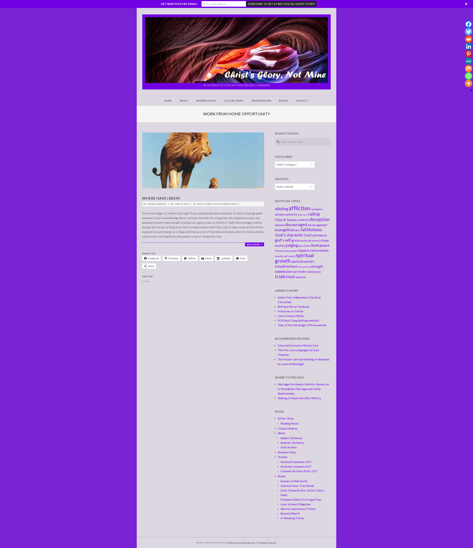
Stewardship (304, 267)
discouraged (296, 224)
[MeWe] (468, 61)
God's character (289, 234)
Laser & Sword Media (291, 316)
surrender (299, 272)
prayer (293, 250)
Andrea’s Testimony (292, 442)
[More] (468, 83)
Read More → (254, 244)
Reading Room (289, 423)
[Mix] (468, 68)
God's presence (315, 235)
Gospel (208, 204)
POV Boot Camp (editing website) (298, 320)
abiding (281, 208)
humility (280, 245)
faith (297, 230)
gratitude (305, 240)
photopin (263, 542)
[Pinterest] (468, 53)
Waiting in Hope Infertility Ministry (299, 398)
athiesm (280, 214)
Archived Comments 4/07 (296, 466)
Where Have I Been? (161, 198)
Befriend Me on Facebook (293, 306)
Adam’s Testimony (291, 438)
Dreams (282, 457)
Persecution (282, 250)
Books (281, 476)
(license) (272, 542)
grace (296, 240)
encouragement (317, 225)
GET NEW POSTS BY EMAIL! (179, 4)
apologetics (317, 209)
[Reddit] (468, 39)
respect (303, 250)
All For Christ (286, 418)
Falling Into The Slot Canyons (241, 542)
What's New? (230, 204)
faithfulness (311, 229)
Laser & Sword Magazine (295, 504)
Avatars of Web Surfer (294, 481)
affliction (299, 208)
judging (292, 245)
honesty (316, 240)
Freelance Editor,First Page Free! (300, 499)
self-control (289, 256)
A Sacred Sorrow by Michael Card (298, 345)
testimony (314, 271)
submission (283, 271)
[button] (236, 50)
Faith (200, 204)
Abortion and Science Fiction (298, 508)
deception (319, 219)
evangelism (284, 229)
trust (290, 276)
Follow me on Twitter (291, 311)
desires (280, 225)
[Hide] (471, 90)
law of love (304, 245)
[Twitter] (468, 31)
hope (325, 240)
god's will (283, 240)
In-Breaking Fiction (292, 518)
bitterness (302, 214)
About (281, 433)
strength (316, 266)
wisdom (300, 277)
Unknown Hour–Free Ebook (297, 485)
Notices (217, 204)
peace (324, 245)
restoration (319, 250)
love (315, 245)
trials (280, 276)
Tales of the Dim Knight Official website (302, 325)
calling (314, 213)
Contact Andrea (287, 428)
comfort (303, 220)
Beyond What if (290, 513)
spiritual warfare (302, 261)
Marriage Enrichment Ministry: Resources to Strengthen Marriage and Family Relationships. (303, 389)
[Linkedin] (468, 46)
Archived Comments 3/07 (296, 462)
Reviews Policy (287, 452)
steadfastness (286, 266)
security (279, 256)
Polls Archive (288, 447)
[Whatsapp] (468, 76)
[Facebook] (468, 24)
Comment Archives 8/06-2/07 (298, 471)
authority (291, 214)
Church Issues (286, 220)
